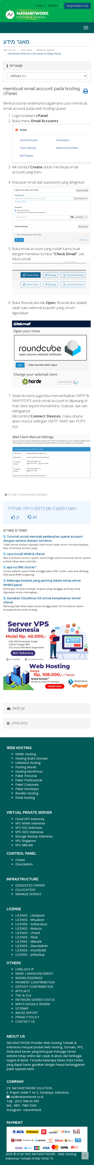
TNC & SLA (23, 995)
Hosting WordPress (29, 771)
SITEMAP (21, 1008)
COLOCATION (25, 890)
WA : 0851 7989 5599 (22, 1105)
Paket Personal (26, 776)
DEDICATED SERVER (30, 885)
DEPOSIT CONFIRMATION (34, 986)
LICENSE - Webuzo (28, 928)
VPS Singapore (25, 841)
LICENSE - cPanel (27, 933)
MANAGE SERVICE (28, 894)
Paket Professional (28, 780)
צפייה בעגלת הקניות (77, 5)
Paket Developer (27, 789)
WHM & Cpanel (45, 50)
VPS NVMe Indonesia (30, 823)
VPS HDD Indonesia (29, 832)
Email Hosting (25, 797)
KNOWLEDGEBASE (28, 978)
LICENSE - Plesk (26, 937)
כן (17, 517)
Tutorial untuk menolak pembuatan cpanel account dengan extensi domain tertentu (43, 539)
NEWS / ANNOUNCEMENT (34, 973)
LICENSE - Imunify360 (30, 950)
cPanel (20, 860)
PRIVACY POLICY (27, 1017)
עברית (39, 5)
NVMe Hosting (25, 754)
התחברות (53, 5)
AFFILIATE (22, 991)
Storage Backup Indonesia (33, 836)
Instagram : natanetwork (24, 1110)
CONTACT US (25, 1021)
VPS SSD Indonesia (28, 828)
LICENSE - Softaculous (31, 924)
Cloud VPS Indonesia (29, 819)
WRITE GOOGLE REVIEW (32, 1004)
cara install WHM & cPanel (25, 554)
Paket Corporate (27, 784)
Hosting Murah (25, 767)
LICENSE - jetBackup (30, 954)
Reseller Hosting (26, 793)
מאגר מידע (26, 50)
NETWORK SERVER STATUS (35, 1000)
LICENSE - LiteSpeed (29, 915)
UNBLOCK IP (24, 969)
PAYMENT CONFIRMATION (35, 982)
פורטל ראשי (9, 50)
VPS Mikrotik (24, 845)
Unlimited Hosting (27, 763)
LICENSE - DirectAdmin (31, 946)
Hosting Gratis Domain (31, 758)
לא (34, 517)
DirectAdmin (24, 864)
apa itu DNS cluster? (21, 567)
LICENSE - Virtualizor (29, 920)
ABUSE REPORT (26, 1013)
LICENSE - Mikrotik (28, 941)
